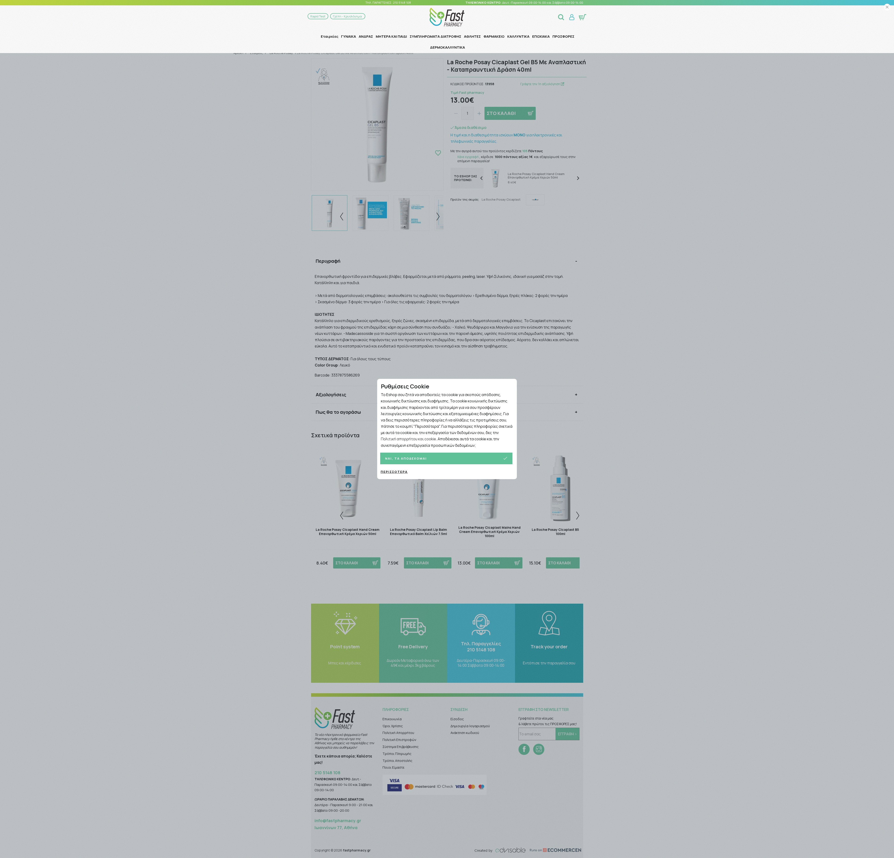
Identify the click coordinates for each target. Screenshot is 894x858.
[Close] (887, 7)
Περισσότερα (394, 472)
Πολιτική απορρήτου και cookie (408, 438)
